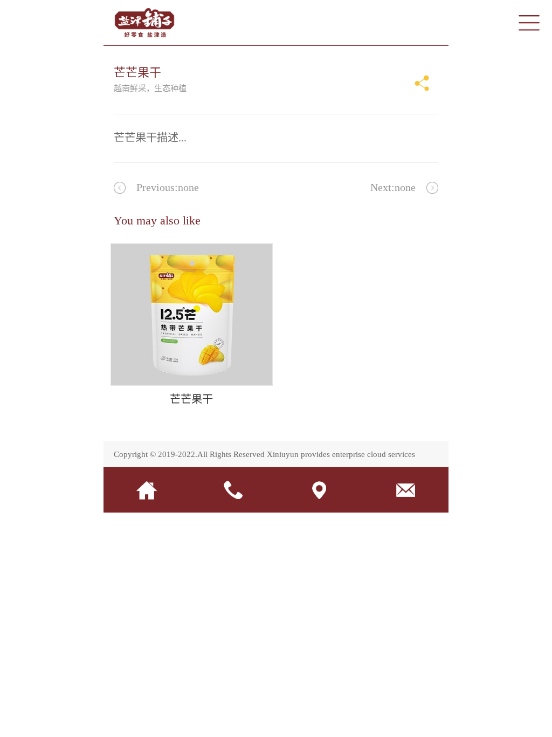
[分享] (422, 82)
